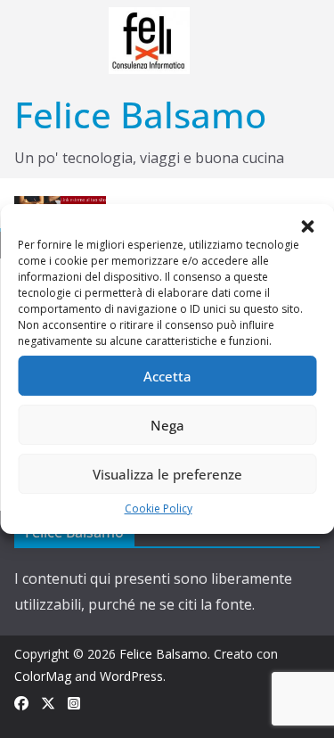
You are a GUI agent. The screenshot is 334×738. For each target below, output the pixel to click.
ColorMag (42, 676)
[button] (307, 226)
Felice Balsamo (140, 114)
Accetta (167, 376)
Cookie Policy (158, 508)
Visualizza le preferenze (167, 474)
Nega (167, 425)
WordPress (131, 676)
